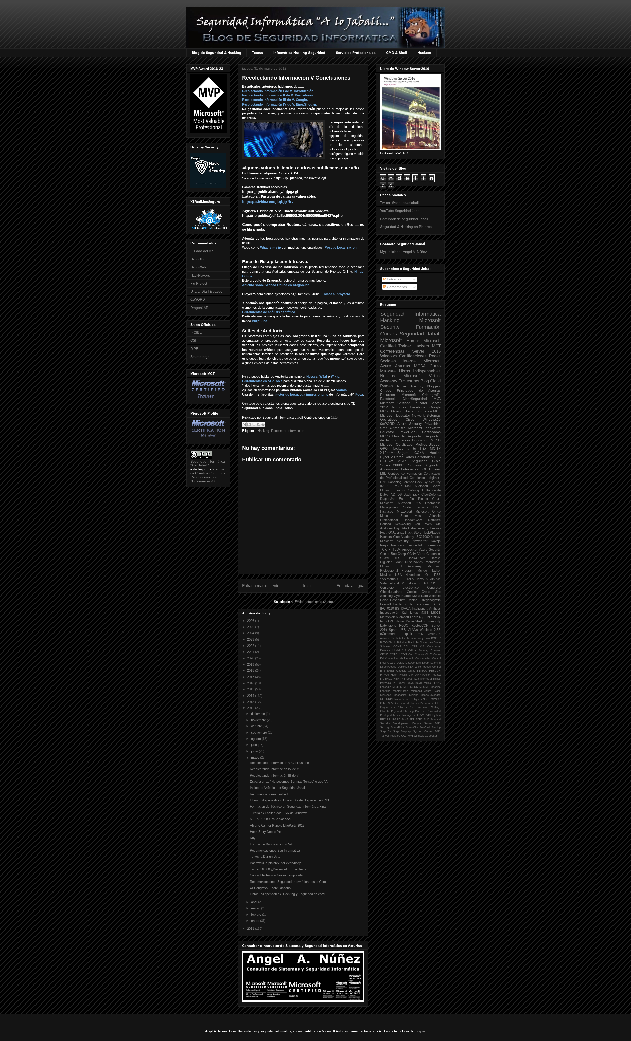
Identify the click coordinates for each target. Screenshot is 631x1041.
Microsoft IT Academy (400, 566)
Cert (411, 654)
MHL (406, 686)
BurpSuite (259, 321)
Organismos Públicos (393, 707)
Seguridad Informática (410, 314)
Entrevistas (409, 469)
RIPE (194, 349)
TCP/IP (385, 549)
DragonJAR (199, 308)
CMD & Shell (396, 53)
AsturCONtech (389, 638)
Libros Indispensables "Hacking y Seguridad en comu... (289, 894)
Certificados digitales (425, 478)
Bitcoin (392, 642)
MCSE (385, 411)
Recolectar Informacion (287, 431)
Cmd (383, 428)
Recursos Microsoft (398, 395)
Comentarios (396, 287)
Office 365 (386, 703)
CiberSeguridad (415, 399)
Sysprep (406, 731)
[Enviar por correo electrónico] (244, 424)
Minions (413, 694)
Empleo (435, 528)
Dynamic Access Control (425, 666)
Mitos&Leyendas (431, 694)
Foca (383, 532)
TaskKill (384, 735)
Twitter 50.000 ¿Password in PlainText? (278, 869)
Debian (412, 600)
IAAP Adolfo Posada (428, 674)
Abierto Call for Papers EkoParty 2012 (277, 825)
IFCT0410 (386, 678)
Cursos (388, 334)
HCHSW (386, 461)
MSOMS (424, 686)
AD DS (396, 494)
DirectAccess (388, 666)
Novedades (413, 574)
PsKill (428, 715)
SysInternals (389, 579)
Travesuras (409, 381)
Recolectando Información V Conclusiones (280, 763)
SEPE (419, 719)
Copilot (412, 592)
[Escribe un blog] (248, 424)
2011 (251, 928)
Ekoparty (421, 507)
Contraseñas (423, 658)
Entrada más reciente (260, 586)
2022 (251, 646)
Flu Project (198, 283)
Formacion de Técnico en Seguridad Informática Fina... (289, 806)
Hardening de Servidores (411, 604)
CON (404, 654)
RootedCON (419, 625)
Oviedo (396, 411)
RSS (437, 574)
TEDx (396, 549)
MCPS (385, 436)
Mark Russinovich (409, 562)
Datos (398, 457)
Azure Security (409, 424)
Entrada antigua (350, 586)
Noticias (387, 375)
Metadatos (433, 562)
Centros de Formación (405, 473)
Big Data (400, 528)
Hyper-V (386, 457)
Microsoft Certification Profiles (403, 444)
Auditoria (386, 528)
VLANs (413, 630)
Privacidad (432, 424)
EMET (390, 670)
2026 (251, 621)
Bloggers (434, 386)
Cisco (410, 419)
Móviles (385, 574)
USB (402, 630)
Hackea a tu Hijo (409, 448)
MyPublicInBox (430, 617)
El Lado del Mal (202, 251)
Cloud (435, 381)
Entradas (393, 279)
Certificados (431, 432)
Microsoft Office (428, 511)
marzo (256, 908)
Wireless (426, 630)
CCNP (397, 646)
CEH (406, 646)
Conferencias (392, 351)
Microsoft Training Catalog (399, 490)
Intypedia (385, 682)
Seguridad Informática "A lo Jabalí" (207, 463)
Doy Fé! (255, 838)
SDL (412, 719)
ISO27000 (422, 537)
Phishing (408, 711)
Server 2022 (432, 723)
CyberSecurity (418, 528)
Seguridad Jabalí (420, 334)
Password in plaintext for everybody (275, 863)
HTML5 (384, 674)
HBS (437, 457)
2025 (251, 627)
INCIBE (196, 332)
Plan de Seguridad (407, 436)
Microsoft (391, 340)
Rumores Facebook (409, 407)
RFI (389, 719)
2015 (251, 689)
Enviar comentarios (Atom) (314, 602)
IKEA (396, 678)
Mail (408, 486)
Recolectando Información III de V (274, 775)
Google (435, 407)
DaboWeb (198, 267)
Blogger (435, 444)
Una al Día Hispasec (206, 291)
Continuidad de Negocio (399, 658)
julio (254, 745)
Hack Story (413, 532)
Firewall (385, 604)
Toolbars (395, 735)
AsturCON (434, 633)
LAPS (437, 682)
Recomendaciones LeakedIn (270, 794)
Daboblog (394, 482)
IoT (395, 682)
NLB (382, 699)
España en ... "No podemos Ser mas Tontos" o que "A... (290, 781)
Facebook (388, 399)
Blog (425, 381)
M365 (424, 612)
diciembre (258, 714)
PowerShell (408, 432)
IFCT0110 (387, 608)
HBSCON (435, 670)
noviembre (259, 720)
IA (439, 604)
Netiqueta (416, 699)
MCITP (435, 448)
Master (436, 537)
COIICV (394, 654)
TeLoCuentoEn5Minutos (424, 579)
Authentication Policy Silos (414, 638)
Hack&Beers (417, 558)
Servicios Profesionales (356, 53)
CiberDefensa (431, 494)
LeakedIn (385, 686)
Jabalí (402, 682)
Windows (388, 356)
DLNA (400, 662)
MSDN (414, 686)
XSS (437, 630)
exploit (407, 634)
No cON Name (392, 621)
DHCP (398, 558)
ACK (420, 633)
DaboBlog (198, 259)
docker (433, 735)
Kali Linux (410, 612)
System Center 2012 (427, 731)
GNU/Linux (396, 532)
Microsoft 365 (409, 503)
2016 (251, 683)
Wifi (438, 524)
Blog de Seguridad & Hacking (216, 53)
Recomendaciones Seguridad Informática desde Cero (288, 882)
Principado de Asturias (419, 390)
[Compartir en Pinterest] (263, 424)
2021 (251, 652)
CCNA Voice (416, 554)
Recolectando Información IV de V (274, 769)
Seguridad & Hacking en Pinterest (406, 227)
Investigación (389, 612)
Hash (394, 674)
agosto (256, 739)
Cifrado (385, 390)
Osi (427, 574)
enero (255, 921)
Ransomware (413, 520)
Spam (393, 630)
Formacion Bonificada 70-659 (271, 844)
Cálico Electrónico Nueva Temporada (276, 875)
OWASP (436, 699)
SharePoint (397, 727)
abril (254, 902)
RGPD (396, 719)
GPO (384, 448)
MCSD (436, 440)
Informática (423, 411)
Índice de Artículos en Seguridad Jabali (278, 788)
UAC (404, 735)
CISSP (436, 583)
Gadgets (401, 670)
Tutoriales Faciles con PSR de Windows (278, 813)
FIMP (437, 507)
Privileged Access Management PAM (402, 715)
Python (436, 715)
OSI (193, 340)
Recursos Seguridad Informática (416, 545)
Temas (257, 53)
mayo (255, 757)
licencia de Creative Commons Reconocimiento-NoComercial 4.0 (207, 475)
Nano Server (402, 699)
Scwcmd (435, 719)
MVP (398, 486)
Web (428, 524)
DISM (416, 596)
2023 (251, 639)
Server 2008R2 (392, 465)
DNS (383, 482)
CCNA (419, 453)
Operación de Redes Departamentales (417, 703)
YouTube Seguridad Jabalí (400, 211)
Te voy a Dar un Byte (265, 856)
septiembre (259, 732)
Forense (408, 482)
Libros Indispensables (420, 371)
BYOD (384, 642)
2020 (251, 658)
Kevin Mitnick (423, 682)
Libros (408, 411)
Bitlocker (402, 642)
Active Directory (410, 386)
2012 (251, 708)
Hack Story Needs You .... (268, 832)
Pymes (386, 386)
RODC (403, 625)
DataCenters (413, 662)
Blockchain (426, 642)
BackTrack (411, 494)
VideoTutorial (389, 583)
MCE (437, 411)
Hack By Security (428, 482)
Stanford (425, 727)
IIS (397, 608)
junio (255, 751)
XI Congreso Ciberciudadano (270, 888)
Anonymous (389, 469)
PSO (412, 707)
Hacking (263, 431)
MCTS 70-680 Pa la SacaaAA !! (272, 819)
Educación (420, 440)
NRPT (390, 699)
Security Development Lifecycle (400, 723)
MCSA (420, 366)
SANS (404, 719)
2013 (251, 702)
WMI (410, 735)
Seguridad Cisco (426, 461)
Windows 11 (421, 735)
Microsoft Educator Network (402, 415)
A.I (426, 583)
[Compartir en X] (253, 424)
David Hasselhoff (392, 600)
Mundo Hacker (429, 570)
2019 (251, 664)
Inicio (308, 586)
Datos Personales (419, 457)
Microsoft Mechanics (393, 694)
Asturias (402, 366)
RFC (383, 719)
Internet (410, 361)
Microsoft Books (428, 486)
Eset (402, 499)
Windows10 (432, 419)
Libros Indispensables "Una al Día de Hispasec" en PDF (290, 800)
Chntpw (419, 654)
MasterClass (400, 690)
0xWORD (197, 299)
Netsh (426, 699)
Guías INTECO (417, 670)
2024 (251, 633)
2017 (251, 677)
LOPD (425, 469)
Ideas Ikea (412, 678)
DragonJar (387, 499)
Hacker (435, 453)
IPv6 (402, 678)
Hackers (424, 53)
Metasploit (387, 617)
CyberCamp (402, 596)
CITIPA (384, 654)
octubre (257, 726)
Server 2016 (426, 351)
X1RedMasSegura (394, 453)
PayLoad (396, 711)
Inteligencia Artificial (426, 608)
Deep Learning (431, 662)
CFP (414, 646)
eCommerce (388, 634)
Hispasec (386, 511)
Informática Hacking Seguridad (299, 53)
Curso (435, 366)
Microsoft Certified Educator (403, 403)
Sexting (384, 727)
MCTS (402, 461)
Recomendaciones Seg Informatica (275, 850)
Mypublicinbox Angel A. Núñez (403, 252)
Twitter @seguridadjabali (399, 202)
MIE (383, 473)
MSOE (436, 612)
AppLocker (409, 549)
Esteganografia (430, 600)
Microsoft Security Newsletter (403, 541)
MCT (436, 346)
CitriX (428, 654)
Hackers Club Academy (397, 537)
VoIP (417, 524)
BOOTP (436, 638)
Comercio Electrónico (399, 587)
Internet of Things (430, 678)
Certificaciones (413, 356)
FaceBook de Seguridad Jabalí (404, 219)
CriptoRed (398, 428)
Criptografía (431, 395)
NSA (398, 574)
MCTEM (397, 686)
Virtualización (411, 583)
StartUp (436, 727)
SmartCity (412, 727)
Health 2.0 (406, 674)
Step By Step (389, 731)
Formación (428, 327)
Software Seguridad (424, 465)
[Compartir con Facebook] (258, 424)
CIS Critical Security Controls (421, 650)
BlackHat (413, 642)
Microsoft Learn (407, 617)
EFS (382, 670)
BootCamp (398, 554)
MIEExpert (404, 511)
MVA (437, 399)
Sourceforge (200, 357)
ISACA (406, 608)
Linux (436, 469)
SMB (426, 719)
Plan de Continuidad (428, 711)
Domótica (403, 666)
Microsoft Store (394, 516)
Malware (388, 371)
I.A (433, 604)
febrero (256, 914)
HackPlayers (200, 275)
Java (411, 682)
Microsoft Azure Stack (426, 690)
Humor (413, 340)
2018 (251, 670)
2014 (251, 696)
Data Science (431, 596)
